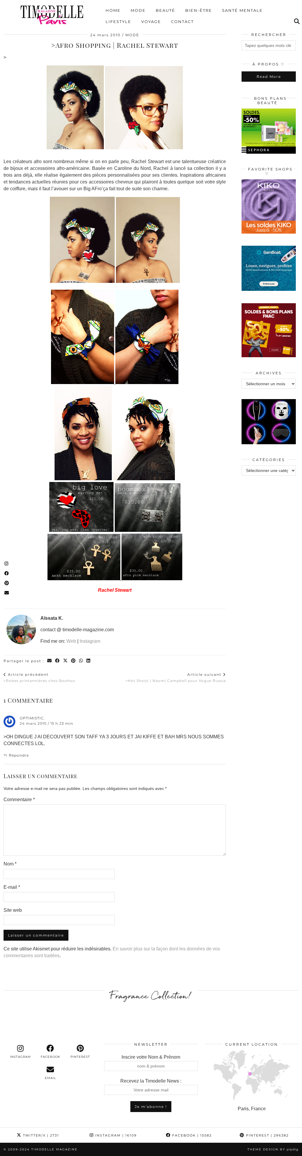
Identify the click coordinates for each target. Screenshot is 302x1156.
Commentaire (19, 799)
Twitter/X (40, 1135)
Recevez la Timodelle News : (150, 1080)
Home (113, 10)
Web (71, 641)
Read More (269, 76)
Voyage (151, 21)
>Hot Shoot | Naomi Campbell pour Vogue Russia (175, 677)
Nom (10, 863)
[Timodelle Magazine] (51, 14)
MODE (132, 35)
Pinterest (266, 1135)
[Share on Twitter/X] (66, 660)
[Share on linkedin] (88, 660)
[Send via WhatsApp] (81, 660)
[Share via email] (50, 660)
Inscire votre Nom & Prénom (151, 1057)
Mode (138, 10)
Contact (182, 21)
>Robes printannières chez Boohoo (39, 677)
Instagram (90, 641)
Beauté (165, 10)
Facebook (191, 1135)
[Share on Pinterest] (74, 660)
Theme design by (272, 1149)
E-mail (12, 887)
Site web (13, 910)
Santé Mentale (242, 10)
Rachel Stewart (115, 590)
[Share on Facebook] (58, 660)
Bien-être (198, 10)
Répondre (19, 755)
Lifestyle (118, 21)
